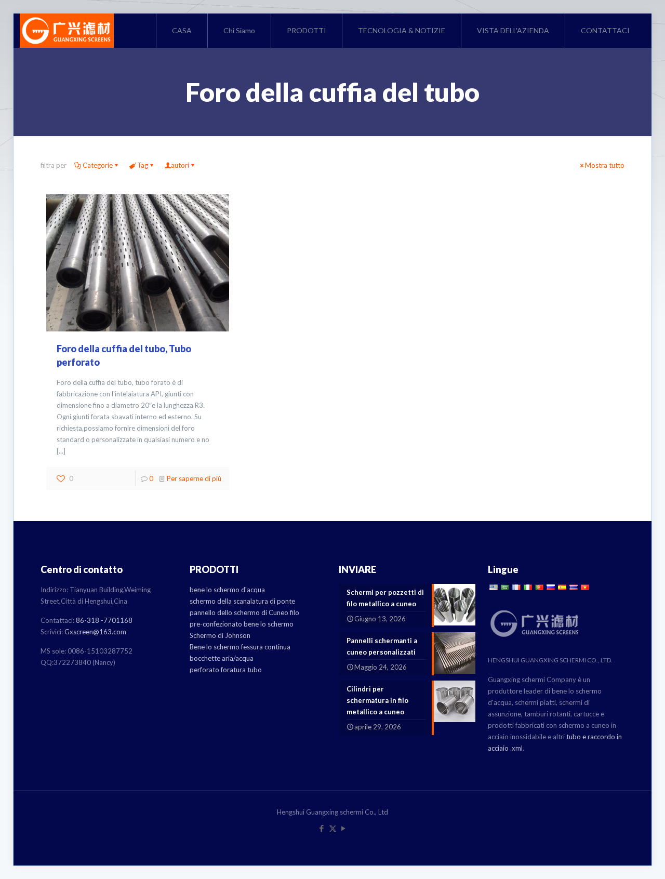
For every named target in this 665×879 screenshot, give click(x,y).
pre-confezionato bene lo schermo (242, 624)
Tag (142, 165)
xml (517, 748)
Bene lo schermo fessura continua (240, 647)
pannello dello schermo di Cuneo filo (244, 612)
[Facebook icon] (322, 828)
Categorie (98, 165)
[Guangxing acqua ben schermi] (67, 31)
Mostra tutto (604, 165)
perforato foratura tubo (226, 669)
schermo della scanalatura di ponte (242, 601)
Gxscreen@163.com (95, 632)
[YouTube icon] (344, 828)
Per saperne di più (194, 478)
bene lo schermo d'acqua (227, 589)
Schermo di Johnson (220, 635)
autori (180, 165)
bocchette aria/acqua (222, 658)
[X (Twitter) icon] (333, 828)
